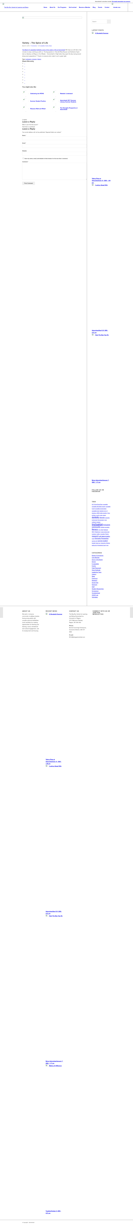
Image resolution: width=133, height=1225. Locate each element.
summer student (103, 541)
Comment (25, 162)
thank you (98, 543)
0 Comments (34, 46)
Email (24, 143)
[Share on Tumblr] (24, 74)
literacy (39, 59)
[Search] (123, 7)
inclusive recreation (105, 527)
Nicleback (105, 529)
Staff (93, 587)
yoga (107, 545)
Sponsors (94, 585)
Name (24, 135)
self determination (104, 536)
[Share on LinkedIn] (24, 72)
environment (95, 520)
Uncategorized (96, 593)
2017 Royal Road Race (97, 504)
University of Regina (105, 543)
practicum (94, 534)
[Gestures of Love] (131, 612)
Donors (94, 562)
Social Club (95, 582)
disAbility (95, 517)
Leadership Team (96, 572)
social (93, 538)
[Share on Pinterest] (24, 69)
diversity (102, 517)
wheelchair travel (102, 545)
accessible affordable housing (98, 506)
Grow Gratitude (96, 570)
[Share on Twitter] (24, 66)
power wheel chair (105, 532)
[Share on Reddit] (24, 80)
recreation (102, 534)
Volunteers (95, 597)
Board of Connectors (97, 555)
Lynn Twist (100, 529)
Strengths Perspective (101, 538)
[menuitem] (45, 7)
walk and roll (95, 545)
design (104, 515)
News (50, 46)
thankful (93, 543)
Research (94, 580)
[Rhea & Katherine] (52, 28)
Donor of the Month (97, 560)
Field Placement (96, 568)
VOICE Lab (95, 595)
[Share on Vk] (24, 77)
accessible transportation (100, 508)
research (95, 536)
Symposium (95, 591)
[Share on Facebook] (24, 63)
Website (24, 151)
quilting (98, 534)
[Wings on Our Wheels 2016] (1, 612)
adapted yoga (103, 511)
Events (46, 46)
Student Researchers (98, 589)
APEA (98, 513)
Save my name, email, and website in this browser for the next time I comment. (46, 158)
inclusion (34, 59)
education (107, 517)
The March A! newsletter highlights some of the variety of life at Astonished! (43, 50)
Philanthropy (98, 532)
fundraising (28, 59)
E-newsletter (42, 46)
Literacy (94, 574)
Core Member (95, 557)
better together (103, 513)
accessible (105, 504)
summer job (94, 541)
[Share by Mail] (24, 83)
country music (99, 515)
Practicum (95, 578)
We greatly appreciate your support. (121, 1)
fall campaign (101, 520)
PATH (93, 532)
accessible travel (95, 511)
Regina (107, 534)
